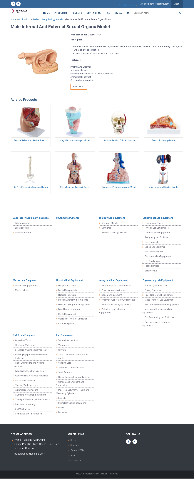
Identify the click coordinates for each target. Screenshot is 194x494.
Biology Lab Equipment (112, 217)
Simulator (106, 228)
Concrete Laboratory (25, 404)
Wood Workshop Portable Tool (29, 371)
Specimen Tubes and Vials (71, 367)
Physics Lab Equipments (157, 228)
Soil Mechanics (22, 409)
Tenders (76, 13)
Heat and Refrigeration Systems (74, 304)
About (177, 4)
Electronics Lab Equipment (158, 256)
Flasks (61, 407)
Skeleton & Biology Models (114, 232)
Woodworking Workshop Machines (31, 375)
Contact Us (94, 13)
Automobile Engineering (26, 390)
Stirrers (62, 350)
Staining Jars (64, 363)
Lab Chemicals (152, 242)
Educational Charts (154, 223)
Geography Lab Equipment (157, 237)
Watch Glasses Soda (68, 340)
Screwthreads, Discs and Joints (73, 377)
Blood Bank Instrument (69, 309)
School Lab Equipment (155, 247)
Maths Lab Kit (21, 290)
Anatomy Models (110, 223)
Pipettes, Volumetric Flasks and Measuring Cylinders (72, 391)
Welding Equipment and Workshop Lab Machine (30, 356)
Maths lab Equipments (26, 285)
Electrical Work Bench (25, 345)
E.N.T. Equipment (66, 323)
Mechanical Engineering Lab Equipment (157, 311)
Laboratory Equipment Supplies (31, 217)
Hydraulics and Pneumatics (28, 413)
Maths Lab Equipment (25, 280)
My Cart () (122, 13)
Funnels (62, 398)
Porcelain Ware (152, 266)
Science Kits (151, 270)
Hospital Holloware (67, 295)
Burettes (62, 412)
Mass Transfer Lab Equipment (159, 300)
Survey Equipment (153, 290)
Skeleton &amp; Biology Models (48, 19)
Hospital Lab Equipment (69, 280)
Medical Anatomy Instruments (73, 300)
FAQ (108, 13)
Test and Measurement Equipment (162, 304)
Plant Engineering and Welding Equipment (28, 364)
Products (60, 13)
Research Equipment (112, 295)
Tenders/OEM (77, 450)
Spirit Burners (65, 372)
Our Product (24, 19)
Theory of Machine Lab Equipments (32, 399)
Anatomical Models (154, 251)
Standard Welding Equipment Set (31, 350)
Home (46, 13)
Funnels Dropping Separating (72, 403)
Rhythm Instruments (67, 217)
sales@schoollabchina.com (29, 453)
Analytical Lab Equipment (113, 280)
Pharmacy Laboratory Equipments (118, 300)
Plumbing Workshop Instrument (30, 395)
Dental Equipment (67, 314)
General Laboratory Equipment (116, 304)
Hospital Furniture (67, 285)
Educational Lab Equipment (157, 217)
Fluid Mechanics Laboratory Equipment (156, 324)
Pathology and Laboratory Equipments (113, 311)
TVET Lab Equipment (24, 335)
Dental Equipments (67, 290)
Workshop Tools (23, 340)
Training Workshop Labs (26, 385)
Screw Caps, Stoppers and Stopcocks (70, 383)
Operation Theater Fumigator (72, 319)
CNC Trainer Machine (25, 380)
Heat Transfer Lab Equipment (159, 295)
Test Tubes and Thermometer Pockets (72, 356)
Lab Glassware (22, 228)
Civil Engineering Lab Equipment (160, 317)
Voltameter (64, 345)
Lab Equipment (22, 223)
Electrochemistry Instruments (116, 285)
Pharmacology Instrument (114, 290)
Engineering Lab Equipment (157, 280)
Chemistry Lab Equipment (157, 232)
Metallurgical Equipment (156, 285)
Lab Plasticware (23, 232)
